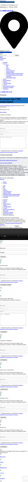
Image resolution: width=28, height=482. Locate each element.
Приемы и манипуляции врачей (14, 73)
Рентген (8, 69)
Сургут (2, 473)
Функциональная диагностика (14, 75)
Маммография (10, 72)
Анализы (8, 76)
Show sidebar (3, 112)
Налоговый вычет (11, 77)
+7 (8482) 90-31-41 (6, 10)
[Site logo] (3, 0)
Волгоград (3, 456)
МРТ (7, 65)
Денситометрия (10, 70)
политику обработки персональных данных (11, 151)
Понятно (2, 224)
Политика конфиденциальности (8, 160)
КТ (7, 66)
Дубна (1, 462)
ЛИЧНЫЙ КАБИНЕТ (6, 52)
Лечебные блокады (10, 105)
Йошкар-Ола (3, 467)
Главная (2, 105)
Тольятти (2, 478)
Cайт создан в (6, 163)
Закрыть (2, 179)
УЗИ (7, 68)
